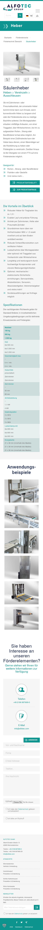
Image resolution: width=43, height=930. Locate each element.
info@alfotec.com (21, 728)
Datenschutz (23, 809)
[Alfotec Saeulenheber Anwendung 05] (21, 593)
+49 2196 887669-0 (21, 702)
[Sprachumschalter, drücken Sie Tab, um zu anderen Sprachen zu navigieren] (27, 15)
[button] (4, 925)
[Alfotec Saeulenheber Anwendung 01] (21, 491)
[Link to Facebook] (16, 922)
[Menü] (36, 10)
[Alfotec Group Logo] (17, 6)
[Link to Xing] (26, 922)
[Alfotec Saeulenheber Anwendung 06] (21, 618)
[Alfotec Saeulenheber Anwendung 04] (21, 567)
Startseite (8, 37)
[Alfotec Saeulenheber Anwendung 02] (21, 516)
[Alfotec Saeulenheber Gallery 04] (36, 80)
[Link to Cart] (31, 15)
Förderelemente (22, 37)
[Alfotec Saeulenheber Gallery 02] (17, 80)
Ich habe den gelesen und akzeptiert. (22, 914)
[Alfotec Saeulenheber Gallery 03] (26, 80)
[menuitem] (36, 10)
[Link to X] (21, 922)
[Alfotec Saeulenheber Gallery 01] (21, 64)
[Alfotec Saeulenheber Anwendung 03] (21, 542)
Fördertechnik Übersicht (13, 41)
